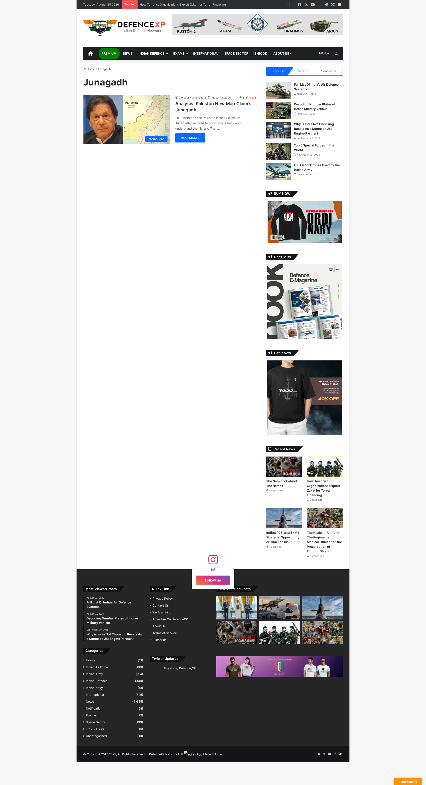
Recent (302, 71)
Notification (94, 708)
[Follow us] (213, 562)
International (205, 53)
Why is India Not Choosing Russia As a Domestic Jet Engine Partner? (314, 128)
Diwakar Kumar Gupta (192, 97)
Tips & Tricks (95, 729)
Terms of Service (164, 633)
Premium (109, 53)
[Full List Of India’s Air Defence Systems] (278, 90)
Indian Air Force (97, 667)
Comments (328, 71)
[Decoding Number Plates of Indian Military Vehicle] (278, 110)
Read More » (190, 138)
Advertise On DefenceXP (170, 619)
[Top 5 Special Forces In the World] (278, 151)
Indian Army (94, 674)
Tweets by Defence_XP (180, 668)
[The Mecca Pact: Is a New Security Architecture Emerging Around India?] (236, 607)
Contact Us (160, 605)
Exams (179, 53)
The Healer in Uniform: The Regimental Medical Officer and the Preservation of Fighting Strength (324, 542)
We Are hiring (161, 612)
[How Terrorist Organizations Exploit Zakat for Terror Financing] (325, 467)
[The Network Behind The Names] (284, 467)
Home (90, 69)
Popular (278, 71)
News (127, 53)
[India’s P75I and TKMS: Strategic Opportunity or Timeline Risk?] (284, 518)
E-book (260, 53)
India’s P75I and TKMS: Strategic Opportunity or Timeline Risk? (182, 4)
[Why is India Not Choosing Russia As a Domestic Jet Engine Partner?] (278, 130)
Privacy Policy (162, 598)
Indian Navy (94, 688)
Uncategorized (96, 736)
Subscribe (159, 640)
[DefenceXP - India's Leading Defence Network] (124, 28)
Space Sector (236, 53)
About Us (281, 53)
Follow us (213, 580)
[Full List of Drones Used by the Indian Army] (278, 171)
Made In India (212, 754)
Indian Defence (152, 53)
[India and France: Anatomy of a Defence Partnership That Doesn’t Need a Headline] (279, 607)
